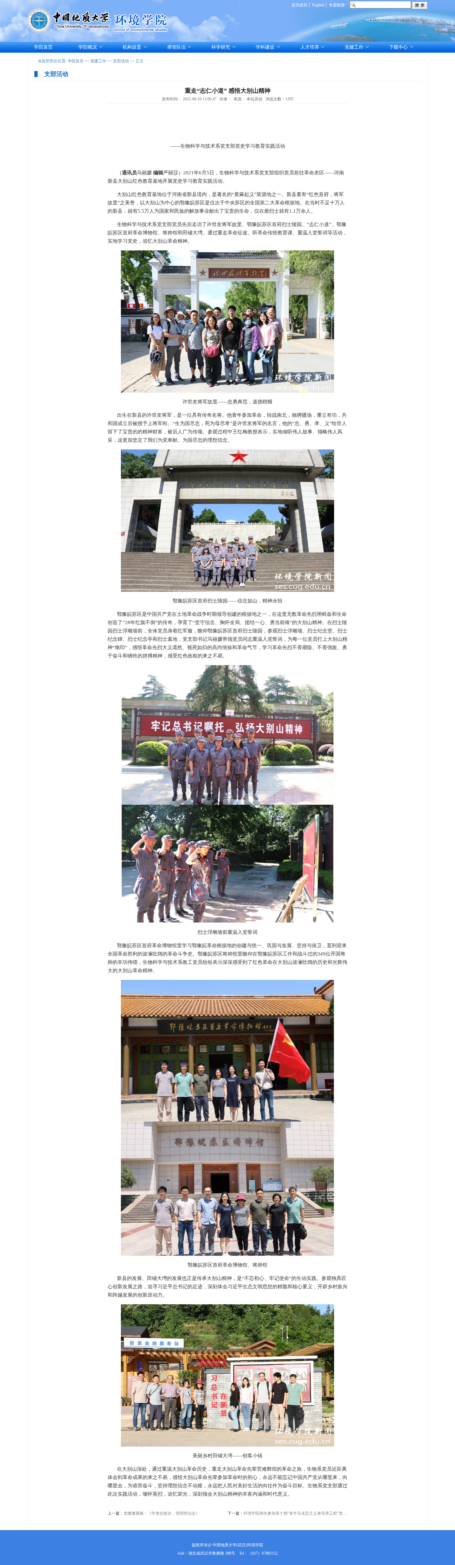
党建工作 (98, 61)
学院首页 (76, 61)
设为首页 (299, 5)
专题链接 (337, 5)
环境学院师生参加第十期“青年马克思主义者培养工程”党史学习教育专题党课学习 (315, 1513)
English (318, 5)
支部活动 (121, 61)
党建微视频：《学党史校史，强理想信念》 (162, 1513)
